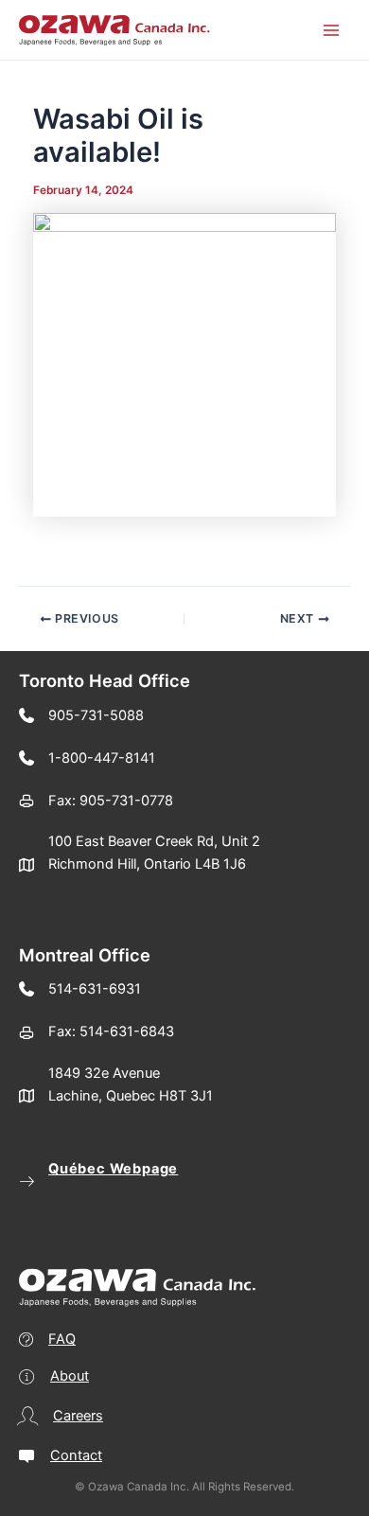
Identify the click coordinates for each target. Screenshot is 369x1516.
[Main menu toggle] (331, 29)
